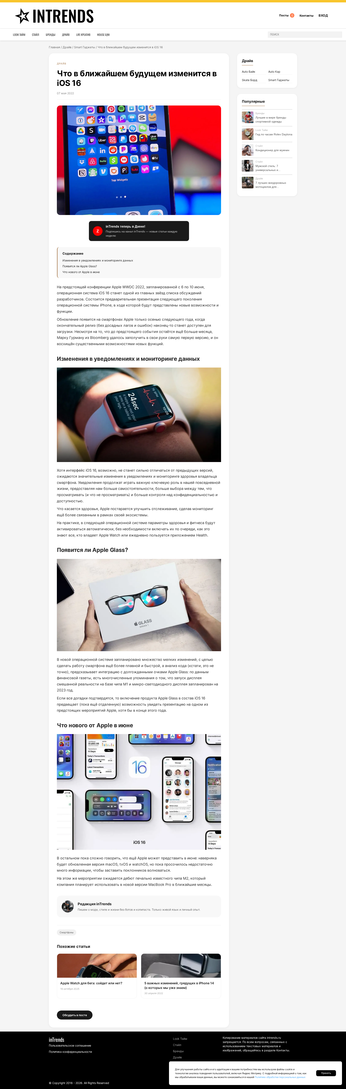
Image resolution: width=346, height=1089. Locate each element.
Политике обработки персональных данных (280, 1077)
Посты (286, 15)
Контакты (306, 15)
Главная (54, 47)
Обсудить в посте (74, 1015)
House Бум (103, 34)
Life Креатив (83, 34)
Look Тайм (19, 34)
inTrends (63, 15)
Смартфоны (66, 932)
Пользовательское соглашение (70, 1045)
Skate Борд (249, 80)
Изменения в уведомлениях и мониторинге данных (97, 260)
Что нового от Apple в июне (81, 272)
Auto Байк (248, 71)
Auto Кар (274, 71)
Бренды (50, 34)
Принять (326, 1073)
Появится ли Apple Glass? (79, 266)
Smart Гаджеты (84, 47)
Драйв (65, 34)
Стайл (35, 34)
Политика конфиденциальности (70, 1051)
